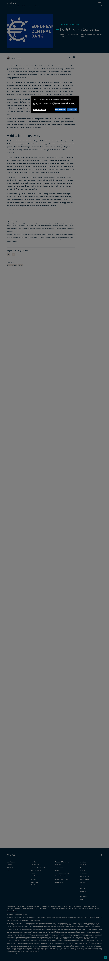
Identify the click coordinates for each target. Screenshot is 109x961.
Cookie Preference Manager (39, 109)
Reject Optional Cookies (60, 109)
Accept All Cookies (72, 109)
